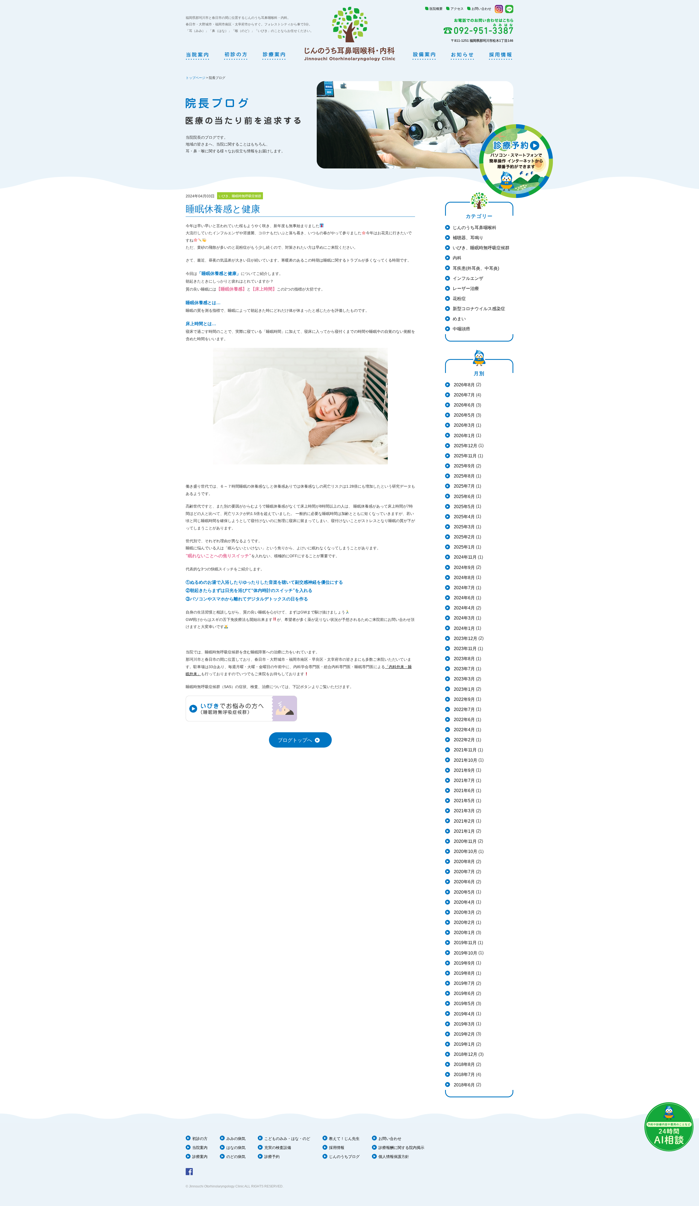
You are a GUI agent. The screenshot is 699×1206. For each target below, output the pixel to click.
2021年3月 (464, 810)
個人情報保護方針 (393, 1156)
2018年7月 (464, 1074)
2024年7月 (464, 587)
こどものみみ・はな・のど (287, 1138)
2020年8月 (464, 861)
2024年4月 (464, 608)
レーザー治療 (466, 288)
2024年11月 (465, 557)
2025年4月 (464, 516)
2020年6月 (464, 881)
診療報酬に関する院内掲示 (401, 1147)
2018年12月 (465, 1054)
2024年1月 (464, 628)
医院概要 (436, 9)
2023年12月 (465, 638)
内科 (457, 258)
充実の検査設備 (277, 1147)
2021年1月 (464, 831)
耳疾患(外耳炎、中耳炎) (476, 268)
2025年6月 (464, 496)
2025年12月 (465, 445)
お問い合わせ (481, 9)
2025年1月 (464, 547)
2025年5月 (464, 506)
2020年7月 (464, 871)
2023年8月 (464, 658)
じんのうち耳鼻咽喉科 (474, 227)
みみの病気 (235, 1138)
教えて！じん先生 (344, 1138)
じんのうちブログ (344, 1156)
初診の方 (200, 1138)
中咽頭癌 (461, 329)
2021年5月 (464, 800)
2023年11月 (465, 648)
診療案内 (200, 1156)
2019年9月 (464, 963)
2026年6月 (464, 405)
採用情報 (336, 1147)
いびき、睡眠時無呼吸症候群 (481, 247)
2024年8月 (464, 577)
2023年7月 (464, 668)
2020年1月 (464, 932)
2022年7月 (464, 709)
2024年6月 (464, 597)
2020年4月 (464, 902)
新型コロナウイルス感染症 (479, 308)
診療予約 (272, 1156)
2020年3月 (464, 912)
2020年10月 (465, 851)
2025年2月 (464, 537)
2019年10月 (465, 953)
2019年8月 (464, 973)
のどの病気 (235, 1156)
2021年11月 (465, 750)
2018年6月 (464, 1085)
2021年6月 (464, 790)
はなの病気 (235, 1147)
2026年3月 (464, 425)
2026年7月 (464, 395)
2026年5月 (464, 415)
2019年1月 (464, 1044)
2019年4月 (464, 1014)
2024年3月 (464, 618)
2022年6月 (464, 719)
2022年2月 (464, 739)
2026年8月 (464, 385)
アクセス (457, 9)
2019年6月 (464, 993)
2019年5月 (464, 1003)
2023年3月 (464, 679)
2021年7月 (464, 780)
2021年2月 (464, 821)
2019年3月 (464, 1024)
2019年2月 (464, 1034)
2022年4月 (464, 729)
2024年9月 (464, 567)
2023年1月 (464, 689)
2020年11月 (465, 841)
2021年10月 (465, 760)
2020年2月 (464, 922)
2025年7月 (464, 486)
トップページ (195, 78)
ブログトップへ (295, 740)
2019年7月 (464, 983)
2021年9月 (464, 770)
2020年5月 (464, 892)
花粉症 (459, 298)
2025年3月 (464, 527)
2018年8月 (464, 1064)
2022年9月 (464, 699)
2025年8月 (464, 476)
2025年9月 (464, 466)
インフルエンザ (468, 278)
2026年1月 (464, 435)
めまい (459, 318)
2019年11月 (465, 942)
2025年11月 (465, 456)
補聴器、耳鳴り (468, 237)
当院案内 (200, 1147)
